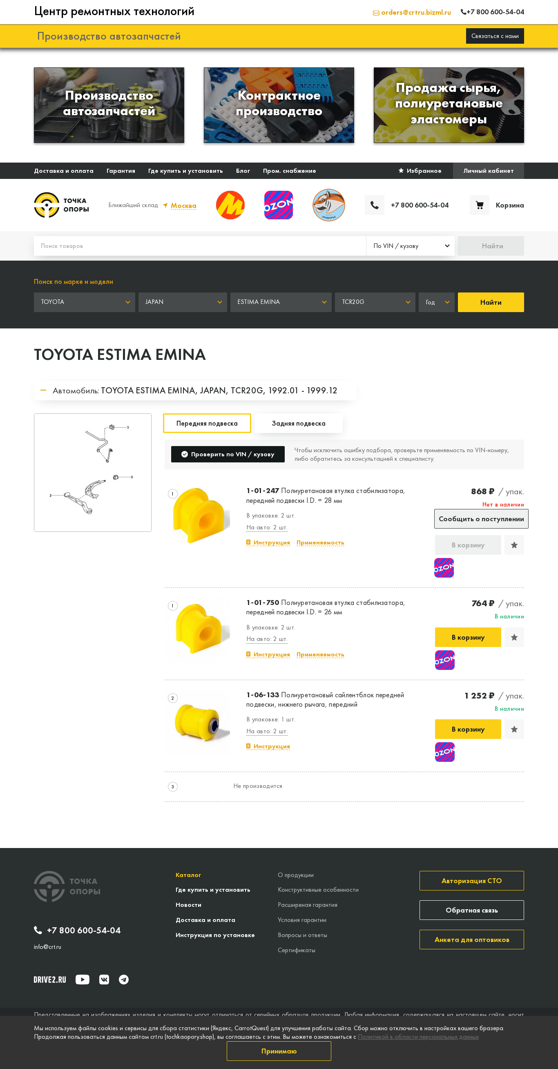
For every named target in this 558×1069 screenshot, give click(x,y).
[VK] (104, 979)
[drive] (50, 979)
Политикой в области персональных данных (418, 1036)
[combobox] (410, 246)
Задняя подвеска (299, 423)
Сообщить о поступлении (481, 518)
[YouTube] (82, 979)
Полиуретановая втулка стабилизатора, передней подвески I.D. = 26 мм (325, 607)
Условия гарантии (302, 919)
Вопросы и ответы (302, 935)
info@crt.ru (47, 947)
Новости (188, 904)
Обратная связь (472, 910)
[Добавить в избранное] (514, 545)
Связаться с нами (495, 35)
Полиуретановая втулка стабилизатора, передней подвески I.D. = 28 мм (325, 495)
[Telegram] (124, 979)
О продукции (296, 874)
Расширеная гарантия (307, 904)
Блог (243, 170)
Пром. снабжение (289, 170)
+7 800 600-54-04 (84, 930)
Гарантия (121, 170)
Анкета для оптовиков (472, 939)
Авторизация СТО (472, 880)
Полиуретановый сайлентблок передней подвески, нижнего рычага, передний (325, 699)
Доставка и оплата (64, 170)
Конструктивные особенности (318, 889)
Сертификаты (296, 950)
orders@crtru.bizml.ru (415, 12)
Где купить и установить (185, 170)
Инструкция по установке (215, 935)
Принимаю (279, 1051)
